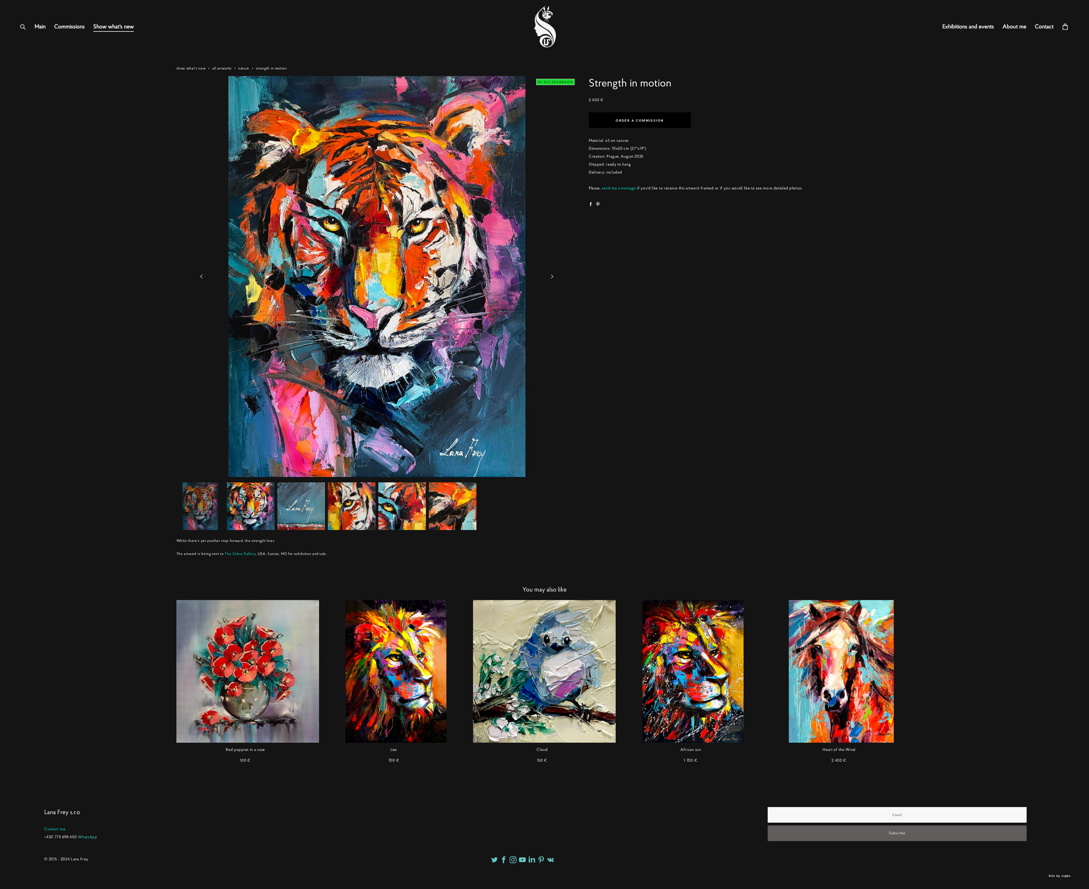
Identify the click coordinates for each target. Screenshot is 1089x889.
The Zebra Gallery (240, 553)
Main (40, 26)
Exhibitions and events (968, 26)
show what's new (191, 68)
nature (243, 68)
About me (1014, 26)
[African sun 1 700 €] (693, 671)
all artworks (222, 68)
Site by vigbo (1060, 876)
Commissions (69, 26)
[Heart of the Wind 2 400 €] (841, 671)
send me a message (619, 188)
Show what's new (113, 26)
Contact (1044, 26)
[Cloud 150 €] (544, 671)
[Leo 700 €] (396, 671)
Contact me (54, 828)
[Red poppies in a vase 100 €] (247, 671)
